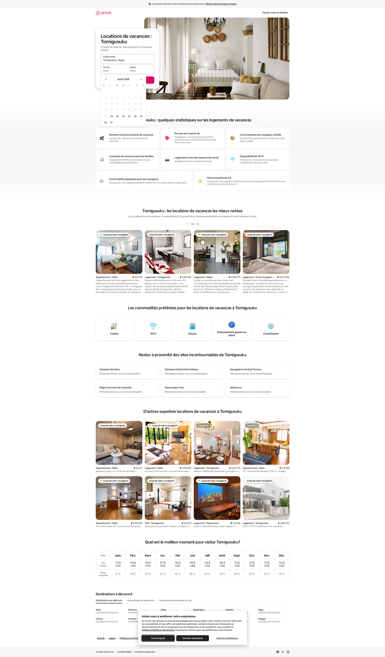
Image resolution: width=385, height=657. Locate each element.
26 (123, 116)
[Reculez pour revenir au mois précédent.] (106, 79)
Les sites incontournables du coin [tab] (175, 600)
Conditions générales (144, 651)
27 (129, 116)
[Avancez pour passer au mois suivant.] (141, 79)
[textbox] (114, 71)
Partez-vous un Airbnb (275, 12)
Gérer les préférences (227, 638)
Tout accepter (158, 638)
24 (111, 116)
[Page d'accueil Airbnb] (103, 12)
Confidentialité (124, 651)
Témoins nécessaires (192, 638)
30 (105, 122)
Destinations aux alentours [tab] (109, 600)
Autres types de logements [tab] (140, 600)
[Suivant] (197, 224)
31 (111, 122)
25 (117, 116)
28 (135, 116)
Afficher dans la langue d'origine (221, 4)
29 (141, 116)
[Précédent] (187, 224)
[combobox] (127, 60)
